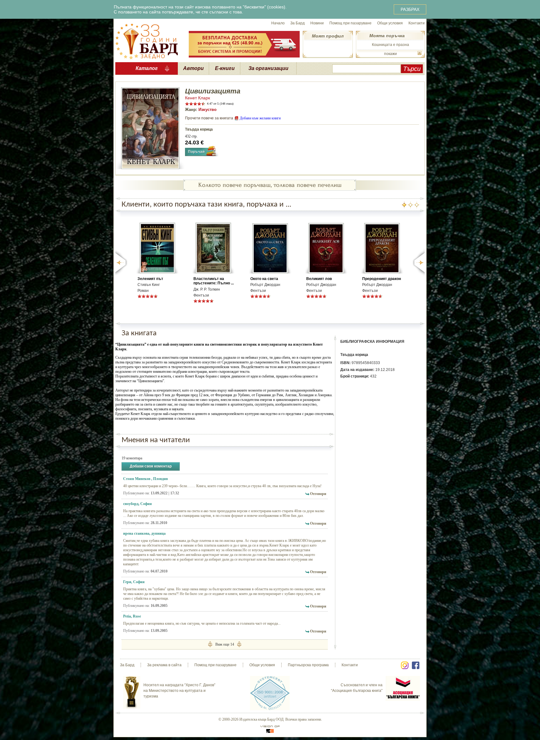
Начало (278, 23)
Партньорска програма (308, 665)
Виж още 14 (224, 644)
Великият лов (319, 279)
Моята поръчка (387, 35)
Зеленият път (150, 279)
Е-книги (225, 68)
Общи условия (390, 23)
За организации (268, 68)
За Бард (297, 23)
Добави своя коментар (151, 466)
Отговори (318, 494)
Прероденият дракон (381, 279)
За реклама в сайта (164, 665)
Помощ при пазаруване (350, 23)
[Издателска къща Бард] (146, 40)
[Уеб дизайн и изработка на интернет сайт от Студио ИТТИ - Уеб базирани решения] (270, 729)
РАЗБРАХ (410, 9)
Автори (193, 68)
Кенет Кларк (197, 97)
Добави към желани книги (260, 118)
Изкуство (207, 109)
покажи (390, 54)
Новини (317, 23)
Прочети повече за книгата (209, 118)
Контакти (416, 23)
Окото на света (264, 279)
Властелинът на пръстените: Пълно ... (213, 281)
